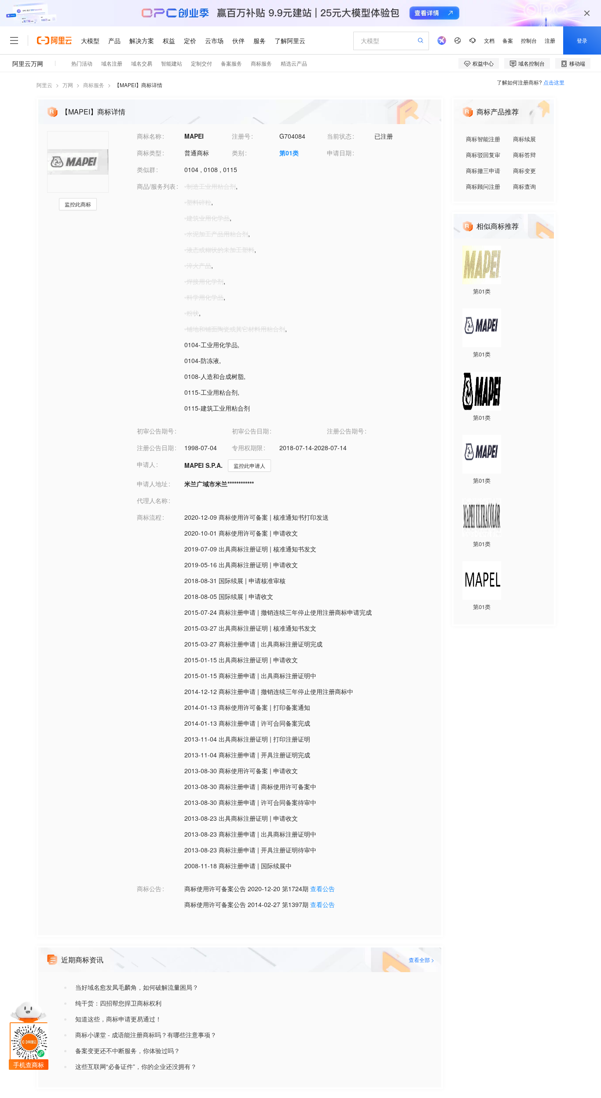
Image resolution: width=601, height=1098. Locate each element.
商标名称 (149, 136)
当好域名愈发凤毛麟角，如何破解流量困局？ (136, 987)
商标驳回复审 (483, 155)
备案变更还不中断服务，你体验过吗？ (127, 1050)
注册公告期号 (345, 430)
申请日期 (339, 152)
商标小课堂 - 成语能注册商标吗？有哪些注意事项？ (145, 1034)
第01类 (289, 152)
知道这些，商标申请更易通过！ (118, 1018)
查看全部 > (421, 959)
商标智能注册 (483, 139)
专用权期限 (247, 447)
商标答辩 (524, 155)
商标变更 (524, 170)
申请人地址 (152, 483)
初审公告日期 (250, 430)
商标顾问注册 (483, 186)
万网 (67, 84)
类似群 (146, 169)
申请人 (146, 464)
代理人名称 (152, 500)
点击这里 (553, 82)
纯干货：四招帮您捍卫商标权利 (118, 1003)
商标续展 (524, 139)
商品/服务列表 (156, 186)
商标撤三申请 (483, 170)
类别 (238, 152)
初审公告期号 (155, 430)
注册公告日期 (155, 447)
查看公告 (322, 888)
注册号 (241, 136)
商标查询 (524, 186)
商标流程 (149, 517)
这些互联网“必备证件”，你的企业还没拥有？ (136, 1066)
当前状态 (339, 136)
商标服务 (93, 84)
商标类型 (149, 152)
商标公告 (149, 888)
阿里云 (44, 84)
